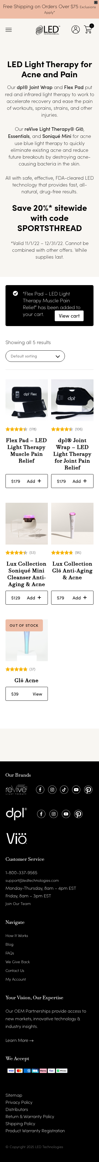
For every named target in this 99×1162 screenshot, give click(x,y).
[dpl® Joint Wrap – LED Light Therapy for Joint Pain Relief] (72, 400)
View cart (69, 315)
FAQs (10, 953)
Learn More (17, 1040)
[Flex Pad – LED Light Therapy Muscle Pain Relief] (27, 400)
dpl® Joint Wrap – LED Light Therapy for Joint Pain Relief (72, 454)
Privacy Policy (19, 1102)
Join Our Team (18, 903)
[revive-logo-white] (17, 789)
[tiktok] (63, 789)
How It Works (17, 935)
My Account (16, 979)
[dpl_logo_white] (17, 813)
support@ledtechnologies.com (32, 880)
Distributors (17, 1109)
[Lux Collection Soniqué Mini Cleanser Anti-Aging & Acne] (27, 524)
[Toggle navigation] (9, 30)
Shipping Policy (20, 1123)
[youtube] (75, 789)
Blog (9, 944)
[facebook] (39, 789)
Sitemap (14, 1095)
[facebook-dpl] (40, 813)
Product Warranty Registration (35, 1130)
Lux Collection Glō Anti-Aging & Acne (72, 571)
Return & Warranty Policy (30, 1116)
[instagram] (51, 789)
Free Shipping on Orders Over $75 (41, 6)
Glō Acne (26, 681)
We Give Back (18, 961)
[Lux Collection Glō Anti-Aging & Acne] (72, 524)
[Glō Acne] (27, 640)
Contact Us (15, 970)
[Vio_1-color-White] (17, 838)
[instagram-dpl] (53, 813)
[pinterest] (87, 789)
